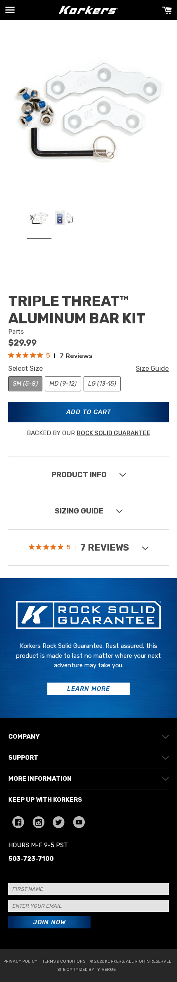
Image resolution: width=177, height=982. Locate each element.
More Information (40, 778)
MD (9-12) (63, 383)
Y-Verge (106, 969)
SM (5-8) (25, 383)
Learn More (88, 688)
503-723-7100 (31, 858)
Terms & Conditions (63, 961)
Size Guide (152, 368)
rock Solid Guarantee (113, 433)
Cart (167, 10)
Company (24, 736)
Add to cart (88, 412)
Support (23, 757)
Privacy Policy (20, 961)
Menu (10, 10)
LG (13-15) (102, 383)
